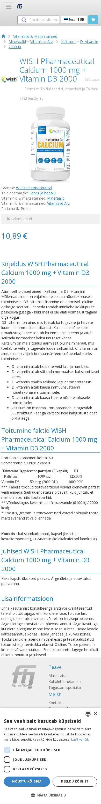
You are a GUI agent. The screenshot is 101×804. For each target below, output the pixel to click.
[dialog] (50, 756)
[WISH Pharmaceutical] (9, 79)
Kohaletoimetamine (65, 681)
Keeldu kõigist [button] (75, 781)
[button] (50, 795)
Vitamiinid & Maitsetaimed (35, 36)
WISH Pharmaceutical (34, 187)
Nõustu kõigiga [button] (27, 781)
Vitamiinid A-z (41, 41)
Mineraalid (17, 41)
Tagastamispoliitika (64, 687)
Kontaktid (56, 702)
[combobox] (38, 20)
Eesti (76, 19)
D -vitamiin (89, 41)
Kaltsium (68, 41)
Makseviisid (58, 675)
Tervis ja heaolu (42, 193)
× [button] (95, 714)
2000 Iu (15, 46)
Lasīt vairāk (80, 739)
